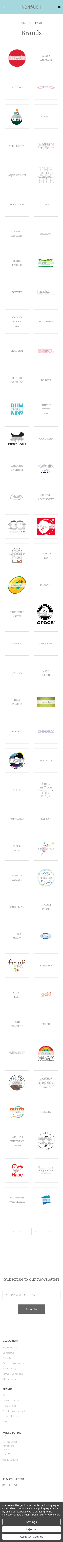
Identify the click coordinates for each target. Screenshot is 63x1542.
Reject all (31, 1529)
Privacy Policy (9, 1368)
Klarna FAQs (9, 1378)
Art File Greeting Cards (14, 1410)
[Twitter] (15, 1485)
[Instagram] (4, 1485)
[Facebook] (9, 1485)
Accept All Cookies (31, 1536)
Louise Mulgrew (10, 1416)
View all (6, 1421)
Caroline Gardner (11, 1400)
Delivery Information (13, 1363)
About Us (7, 1357)
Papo (5, 1395)
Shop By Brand (10, 1347)
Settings (31, 1522)
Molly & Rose (9, 1405)
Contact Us (8, 1352)
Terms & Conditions (13, 1373)
